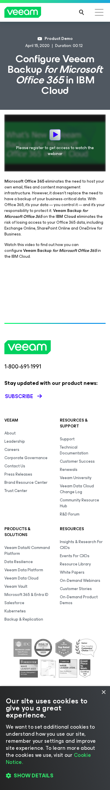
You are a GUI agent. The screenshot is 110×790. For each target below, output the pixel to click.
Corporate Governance (26, 457)
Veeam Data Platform (23, 570)
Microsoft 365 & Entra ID (26, 594)
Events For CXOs (74, 556)
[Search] (81, 12)
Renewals (68, 469)
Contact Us (14, 466)
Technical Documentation (74, 450)
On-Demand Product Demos (79, 600)
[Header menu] (99, 12)
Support (67, 439)
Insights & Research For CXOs (81, 544)
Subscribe (19, 396)
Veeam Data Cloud (21, 578)
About (10, 433)
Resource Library (75, 564)
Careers (11, 449)
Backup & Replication (23, 619)
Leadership (14, 441)
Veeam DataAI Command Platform (27, 550)
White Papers (72, 572)
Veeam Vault (15, 586)
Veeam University (76, 477)
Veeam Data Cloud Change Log (77, 489)
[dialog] (55, 738)
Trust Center (15, 490)
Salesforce (14, 602)
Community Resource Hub (79, 503)
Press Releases (18, 474)
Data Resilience (18, 561)
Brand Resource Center (26, 482)
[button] (55, 776)
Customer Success (77, 461)
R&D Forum (69, 514)
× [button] (103, 692)
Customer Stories (76, 588)
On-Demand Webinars (80, 580)
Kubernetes (15, 611)
